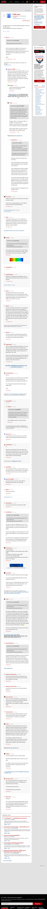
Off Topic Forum (38, 111)
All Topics (37, 88)
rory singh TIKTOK (7, 211)
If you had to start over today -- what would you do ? (16, 826)
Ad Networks (37, 94)
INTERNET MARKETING (16, 18)
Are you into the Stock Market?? (12, 835)
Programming (37, 107)
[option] (39, 66)
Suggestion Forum (38, 114)
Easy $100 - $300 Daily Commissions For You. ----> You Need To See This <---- (16, 366)
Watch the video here (18, 326)
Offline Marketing (38, 100)
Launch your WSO (39, 27)
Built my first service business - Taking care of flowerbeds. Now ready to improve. (15, 851)
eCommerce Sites (38, 103)
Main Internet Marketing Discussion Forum (39, 90)
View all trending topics (7, 860)
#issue (4, 31)
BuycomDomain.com (14, 94)
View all (43, 85)
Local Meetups (37, 112)
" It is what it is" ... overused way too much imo (15, 818)
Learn (23, 1)
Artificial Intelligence (38, 91)
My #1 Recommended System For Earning (11, 210)
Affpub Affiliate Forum (8, 497)
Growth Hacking (38, 98)
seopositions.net (19, 135)
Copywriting (37, 102)
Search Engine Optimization (40, 93)
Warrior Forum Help (38, 113)
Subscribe (23, 18)
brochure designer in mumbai (9, 284)
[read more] (9, 823)
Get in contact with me (8, 668)
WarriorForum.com (38, 23)
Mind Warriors (37, 106)
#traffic (8, 31)
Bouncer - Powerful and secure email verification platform (39, 66)
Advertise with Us (27, 10)
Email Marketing (38, 97)
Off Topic (13, 819)
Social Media (37, 99)
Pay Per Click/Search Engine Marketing (38, 96)
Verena (36, 20)
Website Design (38, 108)
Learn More (39, 81)
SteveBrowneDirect (7, 64)
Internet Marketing (14, 828)
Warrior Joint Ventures (39, 109)
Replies (6, 824)
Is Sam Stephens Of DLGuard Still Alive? (14, 843)
